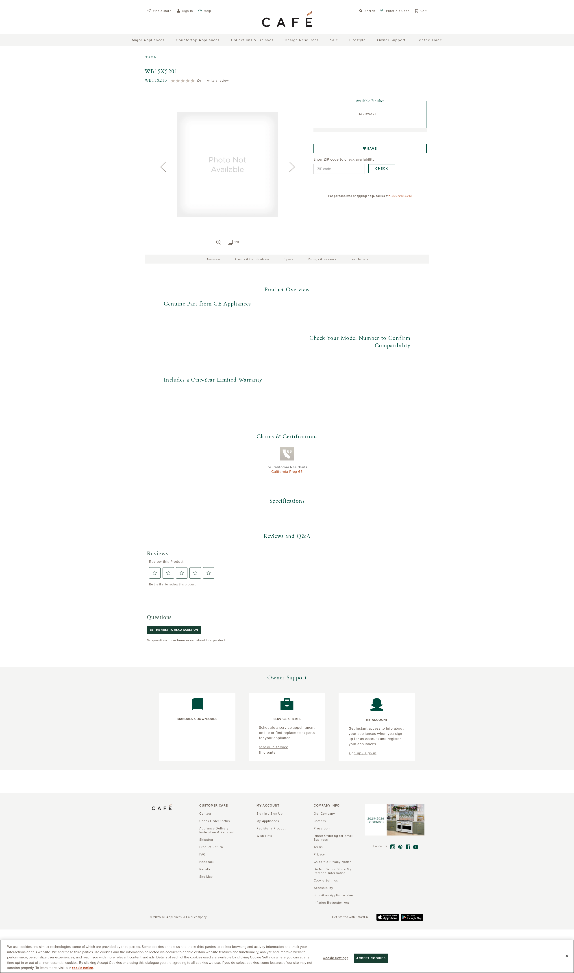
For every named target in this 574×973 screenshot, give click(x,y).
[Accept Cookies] (567, 956)
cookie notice (82, 968)
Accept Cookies (371, 958)
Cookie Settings (335, 958)
